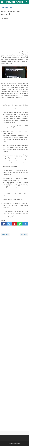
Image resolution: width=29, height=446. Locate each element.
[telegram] (25, 223)
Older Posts (24, 234)
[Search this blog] (27, 2)
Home (14, 438)
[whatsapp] (19, 223)
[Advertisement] (14, 35)
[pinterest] (14, 223)
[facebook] (4, 223)
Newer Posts (5, 234)
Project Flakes (14, 2)
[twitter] (9, 223)
